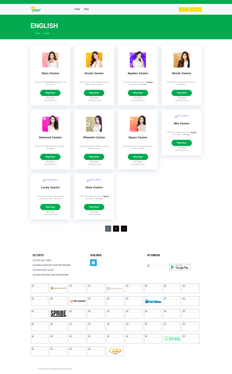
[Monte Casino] (182, 67)
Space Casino (137, 137)
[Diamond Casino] (50, 131)
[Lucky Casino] (50, 179)
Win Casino (181, 123)
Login (183, 9)
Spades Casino (138, 73)
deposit (150, 82)
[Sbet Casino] (35, 8)
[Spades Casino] (138, 67)
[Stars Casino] (50, 67)
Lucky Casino (50, 187)
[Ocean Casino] (94, 67)
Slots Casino (94, 187)
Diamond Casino (50, 137)
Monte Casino (181, 73)
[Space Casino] (138, 131)
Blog (86, 9)
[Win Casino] (181, 115)
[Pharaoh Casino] (94, 131)
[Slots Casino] (94, 179)
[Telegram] (93, 262)
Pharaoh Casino (94, 137)
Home (77, 9)
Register (195, 9)
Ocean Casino (94, 73)
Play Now (50, 93)
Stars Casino (50, 73)
